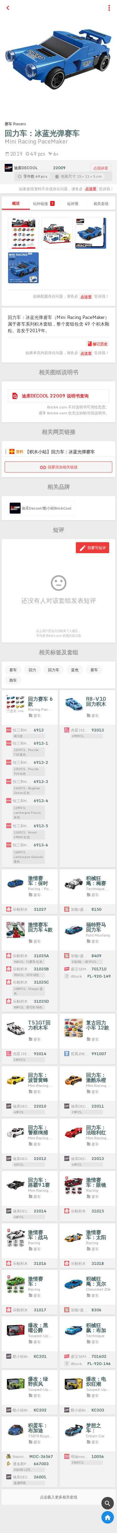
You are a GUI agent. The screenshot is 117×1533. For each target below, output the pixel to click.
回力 (32, 670)
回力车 (53, 670)
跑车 (13, 680)
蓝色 (75, 670)
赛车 (13, 670)
